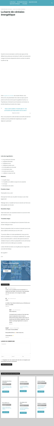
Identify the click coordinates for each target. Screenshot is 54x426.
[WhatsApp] (20, 18)
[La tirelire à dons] (32, 386)
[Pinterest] (17, 18)
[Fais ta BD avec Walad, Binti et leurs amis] (15, 408)
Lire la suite (5, 391)
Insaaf (7, 328)
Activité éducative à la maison (6, 9)
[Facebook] (11, 18)
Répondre (7, 294)
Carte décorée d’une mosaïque (6, 382)
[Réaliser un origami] (50, 408)
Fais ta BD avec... (6, 402)
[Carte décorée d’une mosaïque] (15, 386)
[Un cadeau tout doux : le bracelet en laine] (32, 408)
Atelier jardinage (41, 381)
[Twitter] (14, 18)
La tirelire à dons (23, 381)
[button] (52, 3)
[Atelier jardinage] (50, 386)
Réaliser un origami (41, 403)
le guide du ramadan (9, 95)
